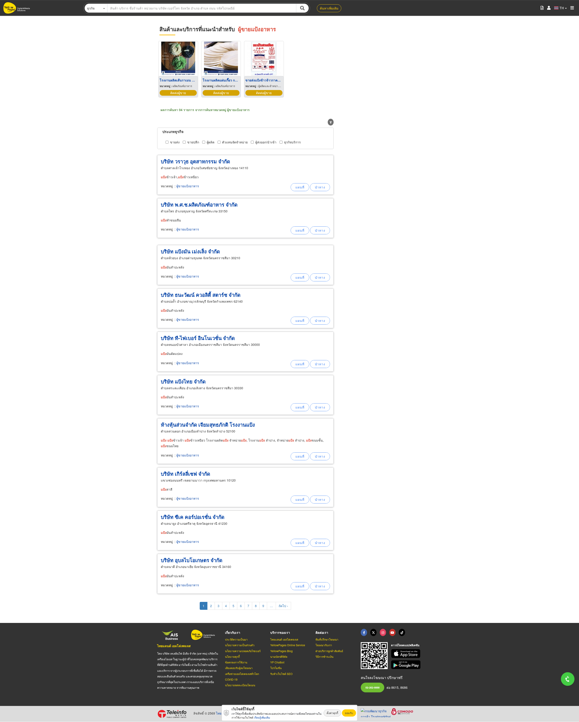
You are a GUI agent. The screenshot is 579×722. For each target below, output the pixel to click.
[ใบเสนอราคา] (542, 8)
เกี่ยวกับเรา (232, 632)
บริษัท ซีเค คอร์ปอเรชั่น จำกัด (192, 516)
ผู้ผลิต (210, 142)
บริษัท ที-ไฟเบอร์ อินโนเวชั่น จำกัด (198, 338)
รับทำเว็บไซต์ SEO (281, 674)
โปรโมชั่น (276, 668)
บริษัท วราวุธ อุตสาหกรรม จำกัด (195, 161)
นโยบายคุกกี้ (232, 656)
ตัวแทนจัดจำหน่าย (235, 142)
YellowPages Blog (281, 651)
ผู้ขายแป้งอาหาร (187, 186)
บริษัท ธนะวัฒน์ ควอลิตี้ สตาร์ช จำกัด (200, 294)
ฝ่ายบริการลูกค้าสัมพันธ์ (329, 651)
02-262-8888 (372, 687)
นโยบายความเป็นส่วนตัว (239, 645)
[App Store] (406, 653)
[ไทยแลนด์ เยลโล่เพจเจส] (373, 632)
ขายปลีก (193, 142)
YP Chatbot (277, 662)
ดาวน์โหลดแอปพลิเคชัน (405, 645)
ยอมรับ (349, 713)
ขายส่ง (175, 142)
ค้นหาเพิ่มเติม (329, 8)
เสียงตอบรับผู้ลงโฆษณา (239, 668)
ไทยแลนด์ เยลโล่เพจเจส (174, 646)
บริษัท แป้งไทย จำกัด (183, 381)
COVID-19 (231, 679)
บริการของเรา (280, 632)
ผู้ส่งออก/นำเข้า (265, 142)
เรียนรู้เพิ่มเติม (262, 717)
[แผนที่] (300, 187)
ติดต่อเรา (322, 632)
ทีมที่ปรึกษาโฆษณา (327, 639)
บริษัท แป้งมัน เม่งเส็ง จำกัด (190, 251)
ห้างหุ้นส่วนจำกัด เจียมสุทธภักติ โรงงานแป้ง (208, 424)
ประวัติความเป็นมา (236, 639)
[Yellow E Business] (364, 632)
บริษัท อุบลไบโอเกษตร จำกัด (191, 560)
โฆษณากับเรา (324, 645)
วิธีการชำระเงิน (324, 656)
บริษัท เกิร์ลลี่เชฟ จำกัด (185, 473)
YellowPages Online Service (287, 645)
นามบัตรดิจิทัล (278, 656)
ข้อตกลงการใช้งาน (236, 662)
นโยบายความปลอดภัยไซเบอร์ (243, 651)
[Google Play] (406, 664)
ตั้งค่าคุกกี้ (332, 713)
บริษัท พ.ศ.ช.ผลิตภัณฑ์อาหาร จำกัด (199, 204)
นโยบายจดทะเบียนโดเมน (240, 685)
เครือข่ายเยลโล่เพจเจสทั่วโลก (242, 674)
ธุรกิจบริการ (292, 142)
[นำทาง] (320, 187)
